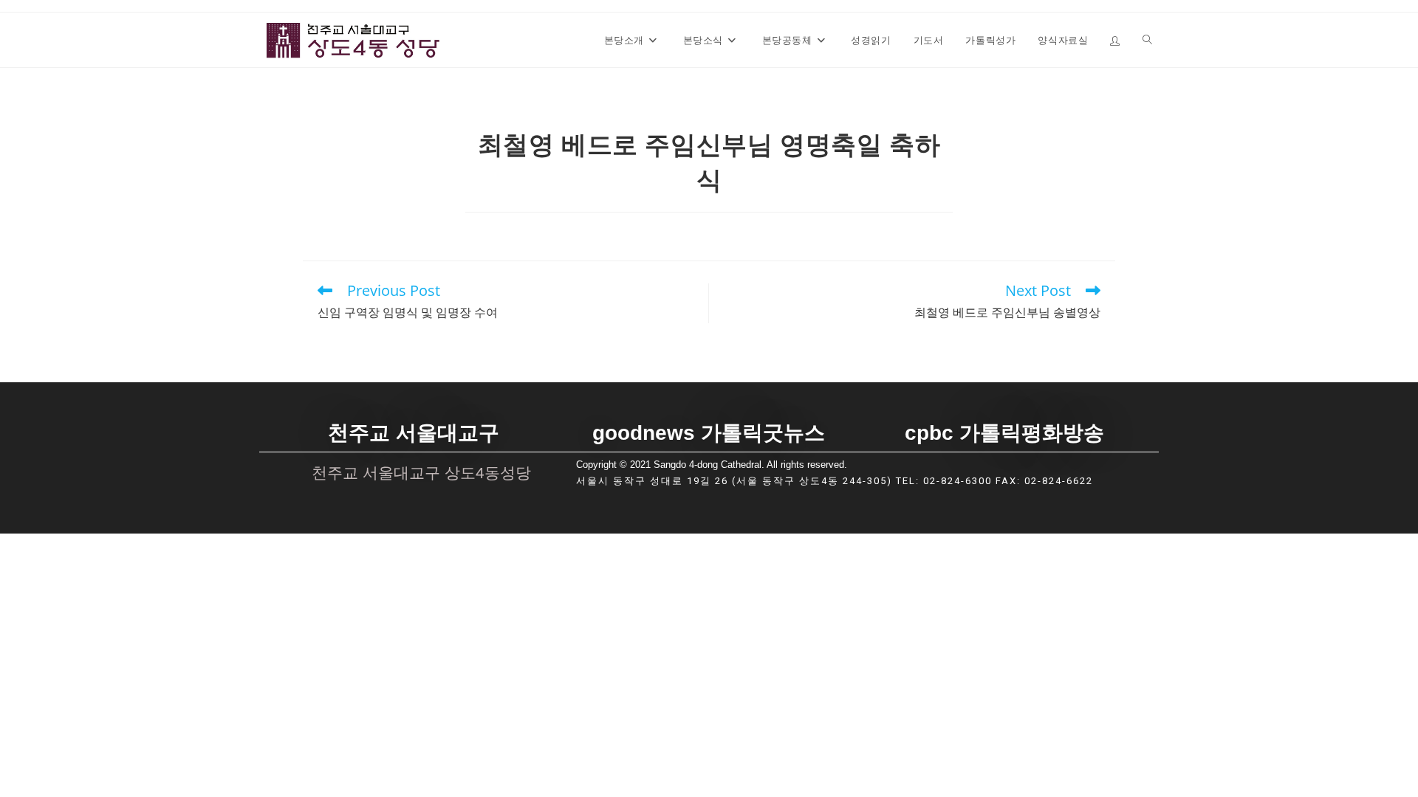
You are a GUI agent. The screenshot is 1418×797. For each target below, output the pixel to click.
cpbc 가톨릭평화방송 (1004, 432)
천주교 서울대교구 (413, 432)
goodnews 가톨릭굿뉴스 (708, 432)
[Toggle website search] (1147, 40)
